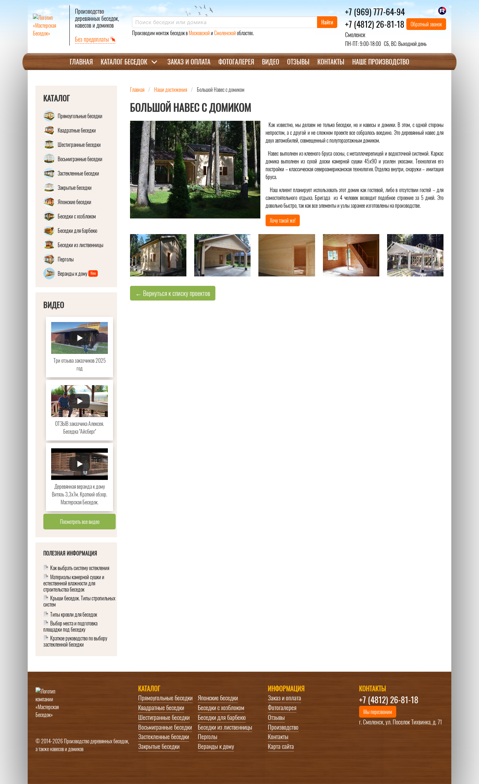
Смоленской (225, 33)
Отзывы (298, 61)
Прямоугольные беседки (165, 697)
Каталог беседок (124, 61)
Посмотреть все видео (79, 521)
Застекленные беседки (163, 736)
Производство (283, 727)
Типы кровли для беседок (73, 614)
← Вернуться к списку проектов (172, 293)
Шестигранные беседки (164, 717)
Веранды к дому (216, 746)
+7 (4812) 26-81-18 (374, 24)
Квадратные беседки (161, 707)
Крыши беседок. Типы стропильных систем (79, 601)
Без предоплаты (92, 39)
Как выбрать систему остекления (79, 568)
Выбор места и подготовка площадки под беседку (70, 626)
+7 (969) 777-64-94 (375, 11)
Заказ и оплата (188, 61)
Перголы (207, 736)
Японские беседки (218, 697)
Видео (270, 61)
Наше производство (380, 61)
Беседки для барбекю (222, 717)
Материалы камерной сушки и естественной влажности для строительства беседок (73, 583)
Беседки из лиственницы (225, 727)
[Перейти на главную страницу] (48, 25)
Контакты (330, 61)
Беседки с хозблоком (221, 707)
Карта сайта (281, 746)
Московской (199, 33)
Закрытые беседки (159, 746)
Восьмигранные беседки (165, 727)
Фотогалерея (236, 61)
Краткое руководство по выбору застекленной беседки (75, 641)
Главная (81, 61)
